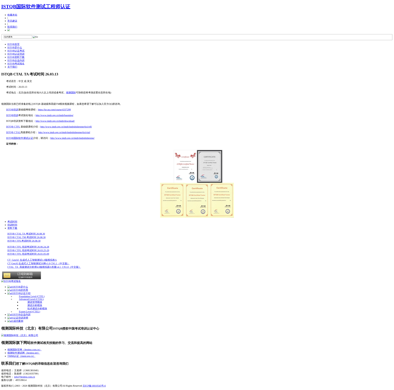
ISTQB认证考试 (15, 50)
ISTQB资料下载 (15, 57)
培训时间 (12, 225)
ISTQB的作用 (20, 290)
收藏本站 (12, 15)
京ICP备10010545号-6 (94, 385)
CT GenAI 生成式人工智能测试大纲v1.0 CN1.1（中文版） (38, 263)
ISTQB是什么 (14, 47)
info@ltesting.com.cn (24, 377)
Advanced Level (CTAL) (31, 299)
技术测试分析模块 (37, 308)
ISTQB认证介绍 (21, 293)
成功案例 (18, 321)
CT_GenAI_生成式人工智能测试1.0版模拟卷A (32, 260)
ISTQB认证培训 (15, 54)
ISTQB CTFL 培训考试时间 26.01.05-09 (28, 254)
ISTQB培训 (12, 109)
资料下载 (12, 228)
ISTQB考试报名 (15, 63)
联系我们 (12, 27)
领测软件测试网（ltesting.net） (23, 353)
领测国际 (71, 92)
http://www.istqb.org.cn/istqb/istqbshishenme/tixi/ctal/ (64, 132)
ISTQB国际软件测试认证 (19, 138)
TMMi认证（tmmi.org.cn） (21, 356)
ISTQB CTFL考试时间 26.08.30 (23, 241)
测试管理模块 (34, 302)
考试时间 (12, 221)
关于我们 (12, 67)
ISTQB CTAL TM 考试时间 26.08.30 (26, 237)
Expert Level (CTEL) (29, 311)
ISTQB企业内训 (15, 60)
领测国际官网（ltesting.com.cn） (24, 349)
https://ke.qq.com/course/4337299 (54, 109)
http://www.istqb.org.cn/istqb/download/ (55, 121)
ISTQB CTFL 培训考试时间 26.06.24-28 (28, 247)
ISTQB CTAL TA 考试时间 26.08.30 (26, 233)
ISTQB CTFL (13, 126)
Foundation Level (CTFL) (31, 296)
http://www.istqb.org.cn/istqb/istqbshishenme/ (72, 138)
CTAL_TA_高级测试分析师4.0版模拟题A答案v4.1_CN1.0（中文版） (44, 267)
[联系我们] (8, 30)
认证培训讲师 (20, 317)
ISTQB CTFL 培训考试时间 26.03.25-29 (28, 250)
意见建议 (12, 21)
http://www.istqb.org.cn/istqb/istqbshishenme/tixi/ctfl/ (66, 126)
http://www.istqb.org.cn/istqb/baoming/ (54, 115)
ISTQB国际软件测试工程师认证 (35, 6)
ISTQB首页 (13, 44)
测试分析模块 (34, 305)
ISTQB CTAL (13, 132)
